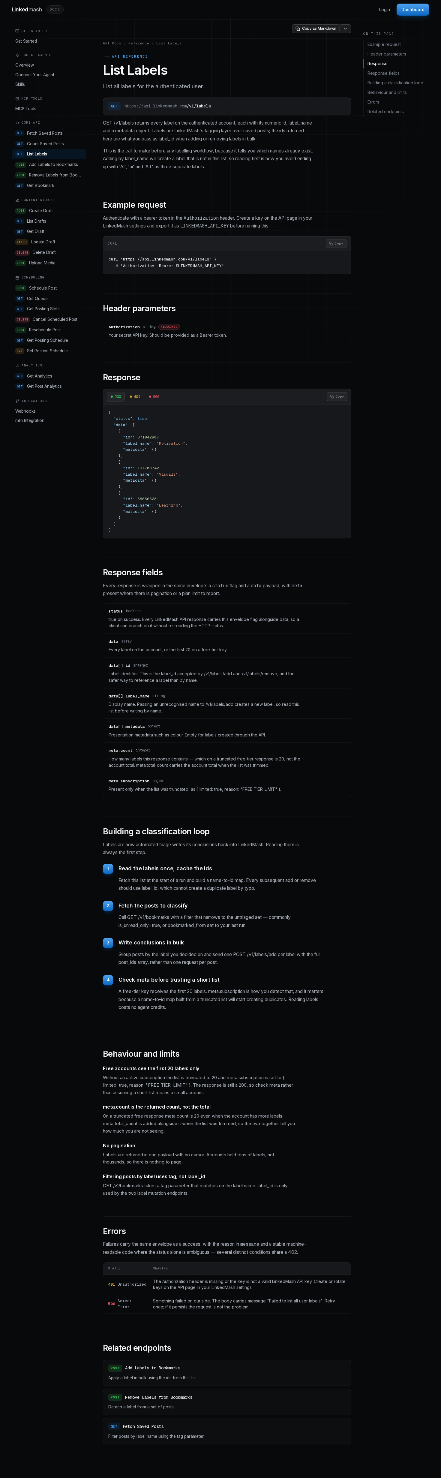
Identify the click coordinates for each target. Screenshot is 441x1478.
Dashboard (412, 9)
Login (384, 9)
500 (156, 396)
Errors (373, 101)
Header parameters (387, 53)
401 (137, 396)
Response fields (384, 73)
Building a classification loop (395, 82)
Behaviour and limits (387, 92)
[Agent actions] (345, 28)
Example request (384, 44)
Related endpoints (386, 111)
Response (378, 63)
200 (118, 396)
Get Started (26, 41)
